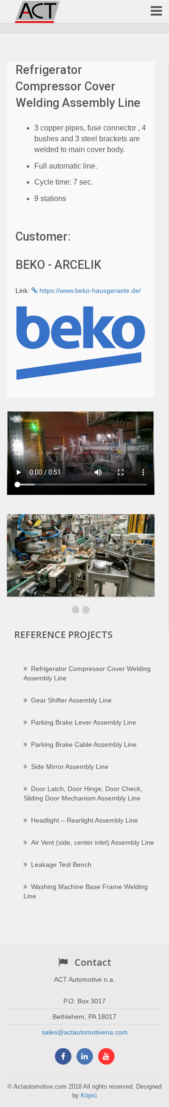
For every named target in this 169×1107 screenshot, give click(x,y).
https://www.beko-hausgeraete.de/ (89, 290)
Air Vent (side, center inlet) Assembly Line (92, 842)
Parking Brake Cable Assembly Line (84, 744)
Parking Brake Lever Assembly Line (83, 722)
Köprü (89, 1095)
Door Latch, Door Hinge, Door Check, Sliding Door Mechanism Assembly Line (82, 793)
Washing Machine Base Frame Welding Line (85, 891)
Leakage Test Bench (61, 864)
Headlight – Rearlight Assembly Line (84, 820)
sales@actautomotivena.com (85, 1032)
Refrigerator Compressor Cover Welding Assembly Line (87, 673)
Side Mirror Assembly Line (69, 766)
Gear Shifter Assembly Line (71, 700)
